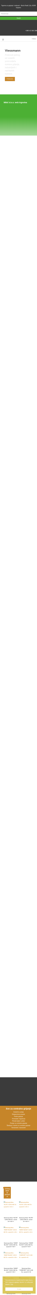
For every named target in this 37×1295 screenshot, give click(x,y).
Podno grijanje (18, 1116)
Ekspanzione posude (18, 1114)
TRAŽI (19, 18)
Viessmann (12, 50)
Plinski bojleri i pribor (18, 1121)
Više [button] (11, 1284)
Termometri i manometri (18, 1127)
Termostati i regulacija (18, 1118)
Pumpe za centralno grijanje (18, 1123)
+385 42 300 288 (31, 30)
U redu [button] (19, 1289)
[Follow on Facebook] (35, 25)
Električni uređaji (18, 1112)
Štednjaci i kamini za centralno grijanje (18, 1125)
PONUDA (10, 79)
